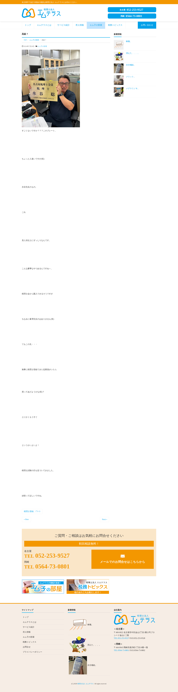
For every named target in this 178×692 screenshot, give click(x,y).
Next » (104, 519)
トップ (28, 25)
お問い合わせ (147, 25)
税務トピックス (115, 25)
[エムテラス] (41, 12)
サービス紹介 (63, 25)
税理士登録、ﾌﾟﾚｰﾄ (32, 511)
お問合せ (27, 647)
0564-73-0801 (131, 16)
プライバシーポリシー (32, 652)
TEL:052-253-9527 (121, 638)
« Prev (26, 519)
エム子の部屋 (96, 25)
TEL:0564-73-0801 (121, 650)
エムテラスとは (44, 25)
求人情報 (80, 25)
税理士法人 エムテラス (85, 684)
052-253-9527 (131, 9)
